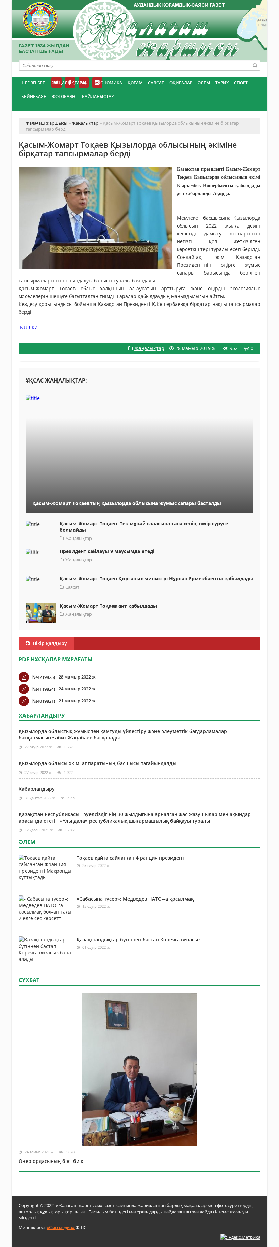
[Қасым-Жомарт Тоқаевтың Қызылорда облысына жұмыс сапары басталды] (139, 397)
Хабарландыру (37, 788)
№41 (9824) (43, 689)
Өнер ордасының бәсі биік (51, 1161)
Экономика (108, 83)
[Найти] (255, 65)
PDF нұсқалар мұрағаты (56, 659)
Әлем (204, 83)
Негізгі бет (33, 83)
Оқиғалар (180, 83)
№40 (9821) (43, 701)
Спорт (241, 83)
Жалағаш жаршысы (139, 30)
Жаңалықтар (67, 83)
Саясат (156, 83)
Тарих (222, 83)
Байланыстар (98, 96)
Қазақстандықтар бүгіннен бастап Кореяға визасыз (138, 939)
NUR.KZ (28, 327)
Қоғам (135, 83)
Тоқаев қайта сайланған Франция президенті (131, 858)
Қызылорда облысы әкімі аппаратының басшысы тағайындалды (97, 763)
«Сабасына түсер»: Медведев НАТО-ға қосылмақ (135, 898)
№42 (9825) (43, 677)
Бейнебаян (34, 96)
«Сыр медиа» (61, 1227)
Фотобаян (63, 96)
